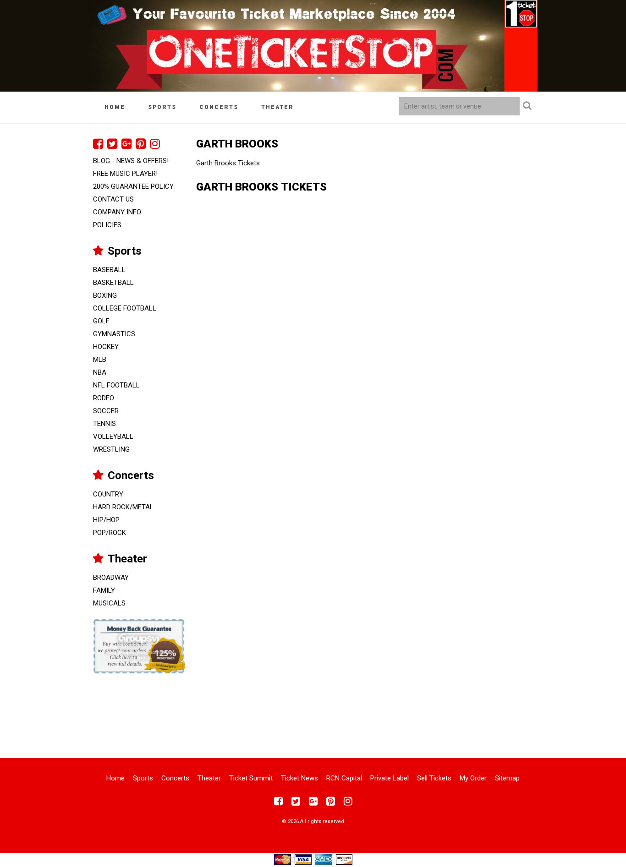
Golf (101, 321)
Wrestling (111, 449)
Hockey (106, 347)
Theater (277, 107)
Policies (107, 225)
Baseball (109, 270)
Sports (162, 107)
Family (104, 590)
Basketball (113, 282)
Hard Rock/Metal (123, 507)
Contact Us (113, 199)
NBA (99, 372)
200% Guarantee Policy (133, 186)
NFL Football (116, 385)
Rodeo (103, 398)
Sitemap (507, 778)
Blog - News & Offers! (131, 161)
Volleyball (113, 436)
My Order (473, 778)
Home (114, 107)
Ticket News (299, 778)
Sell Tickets (434, 778)
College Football (124, 308)
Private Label (389, 778)
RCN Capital (344, 778)
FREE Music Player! (125, 173)
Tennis (104, 424)
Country (108, 494)
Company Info (117, 212)
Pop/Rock (109, 533)
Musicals (109, 603)
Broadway (111, 577)
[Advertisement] (313, 710)
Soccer (106, 411)
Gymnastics (114, 334)
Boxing (105, 295)
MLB (99, 359)
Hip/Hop (106, 520)
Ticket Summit (251, 778)
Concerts (218, 107)
